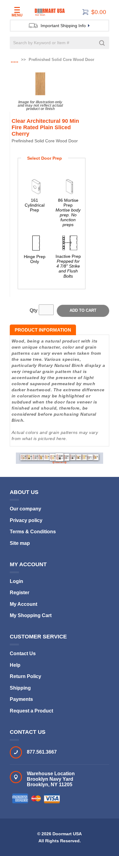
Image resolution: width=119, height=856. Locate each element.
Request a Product (31, 710)
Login (16, 581)
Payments (21, 699)
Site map (20, 543)
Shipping (20, 688)
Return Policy (25, 676)
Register (19, 592)
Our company (25, 508)
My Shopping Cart (31, 615)
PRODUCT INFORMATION (43, 329)
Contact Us (23, 653)
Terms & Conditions (33, 531)
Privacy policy (26, 520)
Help (15, 665)
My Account (23, 604)
